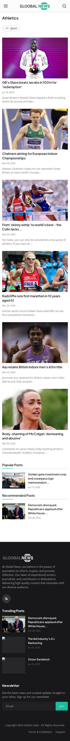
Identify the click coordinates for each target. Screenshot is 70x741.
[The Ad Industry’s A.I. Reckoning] (13, 645)
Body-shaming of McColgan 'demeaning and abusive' (32, 436)
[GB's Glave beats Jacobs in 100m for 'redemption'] (35, 58)
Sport (13, 28)
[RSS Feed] (6, 598)
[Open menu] (5, 6)
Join (61, 706)
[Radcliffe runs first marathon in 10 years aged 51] (35, 271)
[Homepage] (35, 6)
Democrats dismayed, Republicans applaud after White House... (45, 509)
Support (60, 732)
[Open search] (64, 6)
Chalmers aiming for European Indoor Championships (29, 156)
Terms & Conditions (40, 732)
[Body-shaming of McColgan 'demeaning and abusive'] (35, 409)
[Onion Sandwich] (13, 665)
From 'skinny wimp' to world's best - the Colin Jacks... (31, 227)
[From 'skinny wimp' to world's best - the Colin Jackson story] (35, 200)
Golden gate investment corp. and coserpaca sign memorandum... (47, 478)
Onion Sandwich (39, 659)
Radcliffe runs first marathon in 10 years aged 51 (31, 298)
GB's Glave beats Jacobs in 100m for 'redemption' (29, 84)
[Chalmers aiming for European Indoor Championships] (35, 129)
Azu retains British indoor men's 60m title (32, 367)
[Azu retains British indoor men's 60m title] (35, 342)
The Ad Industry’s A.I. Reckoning (41, 641)
